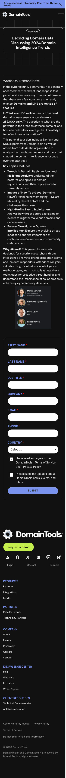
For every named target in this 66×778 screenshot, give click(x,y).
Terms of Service (45, 462)
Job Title (16, 377)
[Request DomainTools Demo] (18, 547)
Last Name (17, 361)
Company (16, 394)
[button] (60, 4)
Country (16, 442)
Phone (14, 426)
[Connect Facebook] (17, 557)
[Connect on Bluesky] (58, 557)
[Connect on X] (28, 557)
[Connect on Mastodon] (48, 557)
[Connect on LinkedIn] (38, 557)
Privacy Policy (32, 466)
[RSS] (7, 557)
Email (13, 410)
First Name (17, 345)
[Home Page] (22, 14)
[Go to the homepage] (33, 534)
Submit (33, 490)
